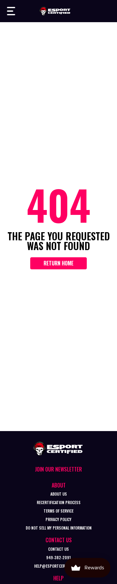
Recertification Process (59, 502)
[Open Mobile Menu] (11, 11)
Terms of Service (58, 511)
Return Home (58, 263)
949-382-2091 (58, 557)
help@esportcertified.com (58, 566)
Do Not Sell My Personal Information (59, 528)
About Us (58, 494)
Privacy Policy (59, 519)
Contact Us (58, 549)
